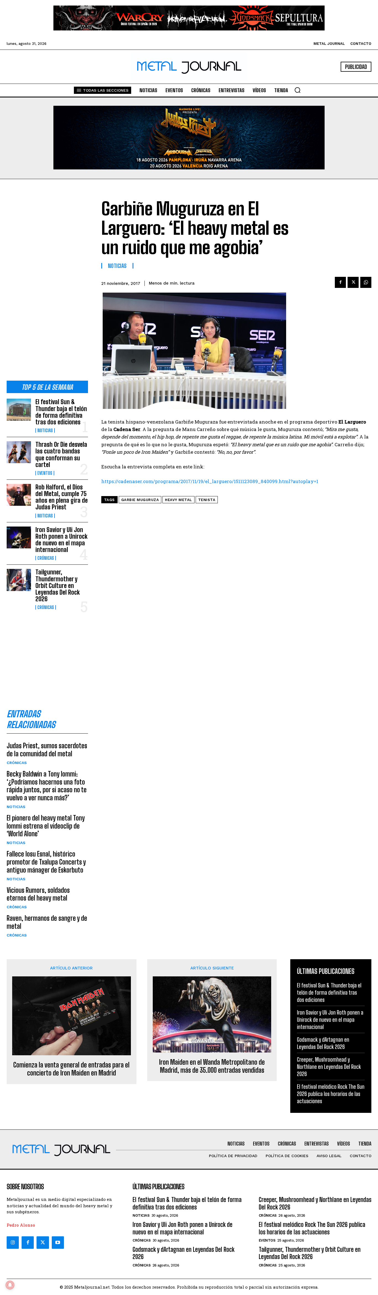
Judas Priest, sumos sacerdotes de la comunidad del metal (47, 750)
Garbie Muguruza (140, 500)
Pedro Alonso (21, 1225)
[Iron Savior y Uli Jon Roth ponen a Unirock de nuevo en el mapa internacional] (19, 537)
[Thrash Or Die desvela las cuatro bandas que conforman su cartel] (19, 452)
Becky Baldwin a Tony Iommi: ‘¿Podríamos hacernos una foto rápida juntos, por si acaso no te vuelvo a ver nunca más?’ (47, 786)
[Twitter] (43, 1242)
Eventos (44, 473)
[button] (297, 90)
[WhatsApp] (365, 282)
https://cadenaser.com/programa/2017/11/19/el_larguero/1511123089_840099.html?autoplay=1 (209, 481)
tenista (207, 500)
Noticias (45, 430)
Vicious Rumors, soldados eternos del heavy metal (38, 894)
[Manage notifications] (10, 1285)
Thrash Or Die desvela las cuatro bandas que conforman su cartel (61, 454)
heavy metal (178, 500)
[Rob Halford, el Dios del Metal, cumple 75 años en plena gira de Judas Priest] (19, 495)
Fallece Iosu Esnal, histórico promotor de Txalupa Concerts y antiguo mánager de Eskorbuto (46, 862)
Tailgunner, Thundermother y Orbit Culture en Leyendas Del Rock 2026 (57, 585)
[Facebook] (340, 282)
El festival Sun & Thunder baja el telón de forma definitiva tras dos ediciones (61, 412)
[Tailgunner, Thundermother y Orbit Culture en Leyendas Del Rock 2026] (19, 580)
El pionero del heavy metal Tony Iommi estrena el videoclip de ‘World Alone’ (46, 826)
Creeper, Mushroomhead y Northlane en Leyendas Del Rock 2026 (329, 1066)
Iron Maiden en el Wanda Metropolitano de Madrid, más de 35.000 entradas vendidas (212, 1066)
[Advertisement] (47, 284)
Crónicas (45, 558)
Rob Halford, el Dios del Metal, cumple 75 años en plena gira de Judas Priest (61, 497)
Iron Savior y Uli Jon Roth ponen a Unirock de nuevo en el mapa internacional (61, 540)
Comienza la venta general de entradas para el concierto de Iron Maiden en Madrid (71, 1069)
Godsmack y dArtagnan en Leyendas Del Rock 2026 (183, 1253)
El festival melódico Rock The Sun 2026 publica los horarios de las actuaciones (330, 1093)
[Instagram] (13, 1242)
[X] (353, 282)
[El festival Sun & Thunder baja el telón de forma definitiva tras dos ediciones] (19, 410)
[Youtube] (58, 1242)
